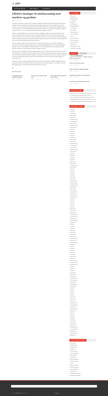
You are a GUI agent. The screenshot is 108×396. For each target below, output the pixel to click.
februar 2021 (73, 210)
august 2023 (73, 167)
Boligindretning (74, 18)
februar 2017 (73, 299)
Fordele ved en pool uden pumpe (76, 63)
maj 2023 (72, 173)
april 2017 (73, 294)
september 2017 (74, 284)
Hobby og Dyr (74, 28)
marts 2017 (73, 296)
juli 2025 (72, 129)
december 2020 (74, 214)
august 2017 (73, 286)
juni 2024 (72, 155)
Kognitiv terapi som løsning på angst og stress (81, 93)
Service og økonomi (75, 40)
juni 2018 (72, 268)
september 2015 (74, 333)
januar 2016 (73, 325)
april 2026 (73, 111)
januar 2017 (73, 301)
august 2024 (73, 151)
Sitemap (57, 393)
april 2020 (73, 230)
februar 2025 (73, 139)
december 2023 (74, 165)
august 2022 (73, 188)
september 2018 (74, 264)
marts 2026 (73, 113)
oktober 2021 (73, 194)
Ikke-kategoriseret (74, 32)
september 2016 (74, 309)
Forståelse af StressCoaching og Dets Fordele (79, 81)
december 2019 (74, 238)
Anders (13, 20)
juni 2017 (72, 290)
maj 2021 (72, 204)
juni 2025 (72, 131)
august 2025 (73, 127)
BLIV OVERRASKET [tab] (76, 56)
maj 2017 (72, 292)
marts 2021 (73, 208)
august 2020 (73, 222)
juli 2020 (72, 224)
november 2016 (74, 305)
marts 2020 (73, 232)
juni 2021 (72, 202)
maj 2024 (72, 157)
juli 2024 (72, 153)
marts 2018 (73, 272)
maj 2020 (72, 228)
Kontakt (46, 8)
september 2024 (74, 149)
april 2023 (73, 175)
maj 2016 (72, 317)
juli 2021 (72, 200)
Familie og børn (74, 24)
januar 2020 (73, 236)
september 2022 (74, 186)
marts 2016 (73, 321)
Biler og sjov (73, 16)
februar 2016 (73, 323)
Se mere (23, 30)
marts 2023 (73, 177)
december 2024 (74, 143)
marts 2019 (73, 254)
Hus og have (73, 30)
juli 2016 (72, 313)
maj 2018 (72, 270)
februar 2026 (73, 115)
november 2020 (74, 216)
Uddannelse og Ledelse (76, 48)
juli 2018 (72, 266)
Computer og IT (74, 20)
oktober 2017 (73, 282)
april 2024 (73, 159)
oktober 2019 (73, 240)
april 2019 (73, 252)
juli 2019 (72, 246)
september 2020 (74, 220)
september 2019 (74, 242)
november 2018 (74, 262)
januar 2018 (73, 276)
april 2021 (73, 206)
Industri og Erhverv (75, 34)
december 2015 (74, 327)
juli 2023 (72, 169)
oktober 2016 (73, 307)
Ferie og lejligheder (75, 26)
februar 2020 (73, 234)
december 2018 (74, 260)
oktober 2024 (73, 147)
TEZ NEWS (17, 393)
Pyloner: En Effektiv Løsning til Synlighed (78, 69)
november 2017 (74, 280)
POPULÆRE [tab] (83, 53)
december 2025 (74, 119)
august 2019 (73, 244)
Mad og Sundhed (74, 38)
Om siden (34, 8)
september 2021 (74, 196)
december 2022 (74, 181)
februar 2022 (73, 190)
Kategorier (19, 8)
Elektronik (73, 22)
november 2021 (74, 192)
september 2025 (74, 125)
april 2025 (73, 135)
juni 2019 (72, 248)
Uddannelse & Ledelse (75, 46)
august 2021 (73, 198)
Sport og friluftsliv (74, 42)
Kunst (72, 36)
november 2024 (74, 145)
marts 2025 (73, 137)
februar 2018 (73, 274)
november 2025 (74, 121)
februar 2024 (73, 163)
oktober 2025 (73, 123)
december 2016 (74, 303)
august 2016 (73, 311)
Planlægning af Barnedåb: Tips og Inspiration (79, 75)
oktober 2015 (73, 331)
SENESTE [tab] (74, 53)
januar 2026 (73, 117)
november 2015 (74, 329)
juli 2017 (72, 288)
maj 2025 (72, 133)
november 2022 (74, 184)
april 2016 (73, 319)
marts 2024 (73, 161)
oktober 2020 (73, 218)
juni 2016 (72, 315)
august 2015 (73, 335)
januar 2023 (73, 180)
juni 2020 (72, 226)
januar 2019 (73, 258)
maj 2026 (72, 109)
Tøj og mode (73, 44)
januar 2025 (73, 141)
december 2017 (74, 278)
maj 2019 (72, 250)
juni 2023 (72, 171)
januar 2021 (73, 212)
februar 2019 (73, 256)
